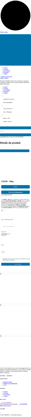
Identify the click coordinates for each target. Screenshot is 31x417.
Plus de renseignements (15, 192)
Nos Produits (6, 70)
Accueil (5, 67)
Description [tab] (4, 194)
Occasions (6, 72)
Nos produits (6, 394)
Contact (5, 73)
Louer (15, 186)
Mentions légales (7, 382)
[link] (0, 412)
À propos (5, 69)
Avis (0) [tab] (10, 194)
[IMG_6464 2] (4, 32)
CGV (4, 385)
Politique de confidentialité (10, 383)
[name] (0, 124)
